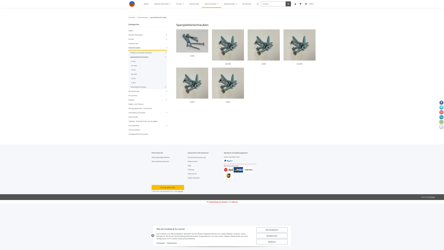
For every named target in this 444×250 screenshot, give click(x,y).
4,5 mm (299, 63)
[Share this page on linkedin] (441, 117)
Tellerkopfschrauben (138, 87)
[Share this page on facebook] (441, 102)
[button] (256, 4)
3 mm (192, 56)
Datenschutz (172, 243)
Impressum (160, 243)
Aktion (130, 31)
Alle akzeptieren (272, 230)
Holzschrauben (134, 48)
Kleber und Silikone (136, 104)
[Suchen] (288, 3)
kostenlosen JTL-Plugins (219, 202)
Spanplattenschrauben (139, 57)
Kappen (131, 100)
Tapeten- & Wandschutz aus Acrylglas (143, 121)
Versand (180, 191)
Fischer (131, 39)
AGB (189, 165)
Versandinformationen (160, 161)
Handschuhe (133, 43)
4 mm (264, 63)
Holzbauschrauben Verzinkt (141, 53)
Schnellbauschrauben (136, 113)
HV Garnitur (133, 95)
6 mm (228, 102)
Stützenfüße (133, 117)
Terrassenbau (133, 125)
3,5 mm (228, 63)
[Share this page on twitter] (441, 107)
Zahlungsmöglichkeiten (161, 157)
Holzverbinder (133, 91)
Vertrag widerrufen (167, 187)
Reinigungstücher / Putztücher (140, 108)
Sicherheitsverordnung (197, 157)
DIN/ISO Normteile (135, 35)
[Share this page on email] (441, 127)
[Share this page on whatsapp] (441, 122)
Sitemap (191, 170)
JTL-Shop (432, 197)
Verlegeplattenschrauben (138, 134)
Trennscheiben (134, 130)
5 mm (192, 102)
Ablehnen (272, 242)
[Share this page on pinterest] (441, 112)
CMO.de (234, 202)
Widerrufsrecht (194, 178)
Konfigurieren (272, 236)
